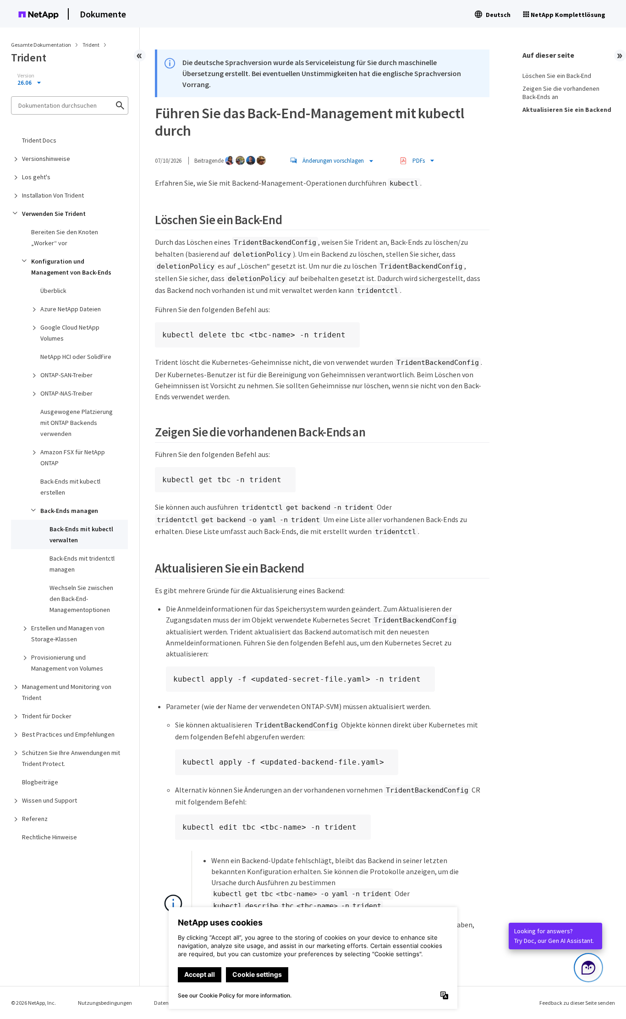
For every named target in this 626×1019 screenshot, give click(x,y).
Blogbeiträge (40, 782)
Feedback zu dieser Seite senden (577, 1002)
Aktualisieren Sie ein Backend (566, 109)
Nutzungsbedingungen (105, 1002)
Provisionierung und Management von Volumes (67, 662)
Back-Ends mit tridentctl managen (82, 563)
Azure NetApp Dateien (70, 309)
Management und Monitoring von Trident (66, 692)
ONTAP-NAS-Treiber (66, 393)
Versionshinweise (46, 158)
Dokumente (103, 14)
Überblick (53, 290)
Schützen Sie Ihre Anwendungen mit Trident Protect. (71, 758)
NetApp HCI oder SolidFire (75, 357)
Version (25, 75)
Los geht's (36, 177)
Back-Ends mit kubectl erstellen (70, 486)
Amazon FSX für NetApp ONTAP (72, 457)
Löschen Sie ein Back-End (556, 76)
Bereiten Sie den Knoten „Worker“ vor (64, 237)
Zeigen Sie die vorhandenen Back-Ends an (560, 92)
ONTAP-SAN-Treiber (66, 375)
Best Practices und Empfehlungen (68, 734)
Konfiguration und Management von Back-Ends (71, 266)
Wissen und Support (49, 800)
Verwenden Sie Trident (54, 213)
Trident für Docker (46, 716)
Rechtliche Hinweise (49, 837)
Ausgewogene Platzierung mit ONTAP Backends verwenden (76, 423)
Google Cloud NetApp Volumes (69, 332)
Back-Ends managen (69, 511)
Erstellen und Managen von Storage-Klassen (67, 633)
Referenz (35, 819)
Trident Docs (39, 140)
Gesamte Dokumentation (41, 44)
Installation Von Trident (53, 195)
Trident (91, 44)
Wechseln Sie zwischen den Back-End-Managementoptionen (81, 599)
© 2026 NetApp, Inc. (33, 1002)
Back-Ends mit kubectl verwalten (81, 534)
